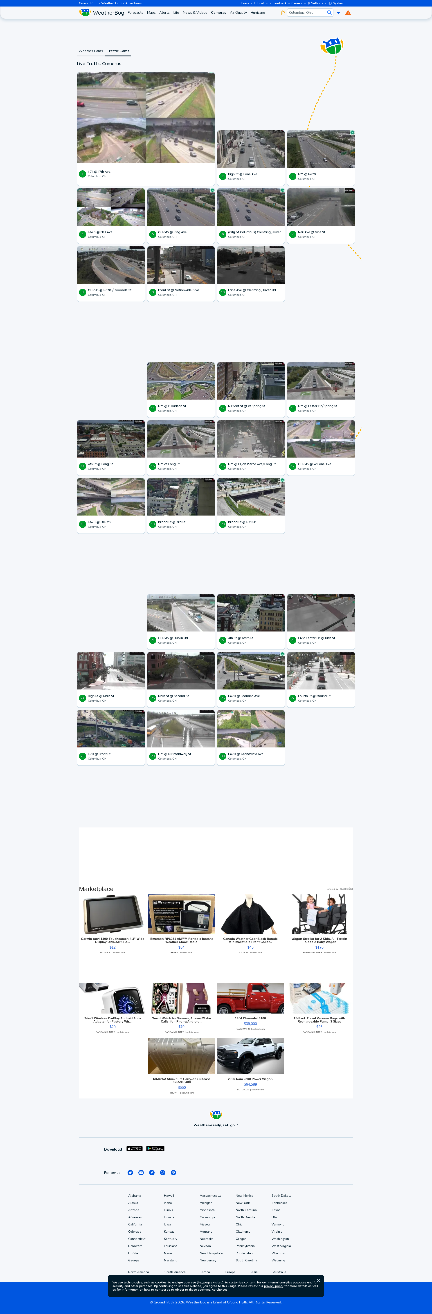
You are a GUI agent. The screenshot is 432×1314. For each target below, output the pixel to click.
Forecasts (135, 12)
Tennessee (280, 1203)
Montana (206, 1232)
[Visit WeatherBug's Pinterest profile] (173, 1172)
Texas (276, 1210)
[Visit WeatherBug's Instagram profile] (162, 1172)
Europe (230, 1272)
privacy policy (274, 1286)
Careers (297, 3)
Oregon (241, 1239)
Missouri (206, 1224)
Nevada (205, 1246)
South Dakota (281, 1196)
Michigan (206, 1203)
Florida (133, 1253)
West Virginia (281, 1246)
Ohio (239, 1224)
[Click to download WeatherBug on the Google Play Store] (155, 1149)
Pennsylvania (245, 1246)
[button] (318, 1280)
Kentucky (170, 1239)
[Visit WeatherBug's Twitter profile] (130, 1172)
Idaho (168, 1203)
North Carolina (246, 1210)
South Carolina (246, 1260)
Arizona (133, 1210)
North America (138, 1272)
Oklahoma (243, 1232)
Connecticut (136, 1239)
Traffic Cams (118, 51)
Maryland (170, 1260)
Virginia (277, 1232)
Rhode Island (245, 1253)
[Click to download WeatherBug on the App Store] (134, 1149)
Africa (205, 1272)
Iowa (167, 1224)
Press (245, 3)
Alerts (164, 12)
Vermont (278, 1224)
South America (175, 1272)
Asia (254, 1272)
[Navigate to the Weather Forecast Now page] (101, 12)
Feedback (280, 3)
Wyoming (278, 1260)
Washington (280, 1239)
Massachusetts (210, 1196)
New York (243, 1203)
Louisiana (171, 1246)
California (135, 1224)
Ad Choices (219, 1289)
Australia (279, 1272)
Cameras (218, 12)
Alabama (134, 1196)
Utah (275, 1217)
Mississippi (207, 1217)
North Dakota (245, 1217)
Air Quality (238, 12)
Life (176, 12)
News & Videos (195, 12)
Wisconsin (279, 1253)
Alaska (133, 1203)
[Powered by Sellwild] (346, 889)
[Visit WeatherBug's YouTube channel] (141, 1172)
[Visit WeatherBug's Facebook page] (152, 1172)
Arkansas (135, 1217)
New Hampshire (211, 1253)
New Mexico (244, 1196)
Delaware (135, 1246)
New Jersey (208, 1260)
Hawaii (169, 1196)
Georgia (134, 1260)
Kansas (169, 1232)
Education (261, 3)
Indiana (169, 1217)
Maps (151, 12)
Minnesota (207, 1210)
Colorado (134, 1232)
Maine (168, 1253)
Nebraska (207, 1239)
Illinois (168, 1210)
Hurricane (257, 12)
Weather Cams (91, 51)
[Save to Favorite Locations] (283, 12)
